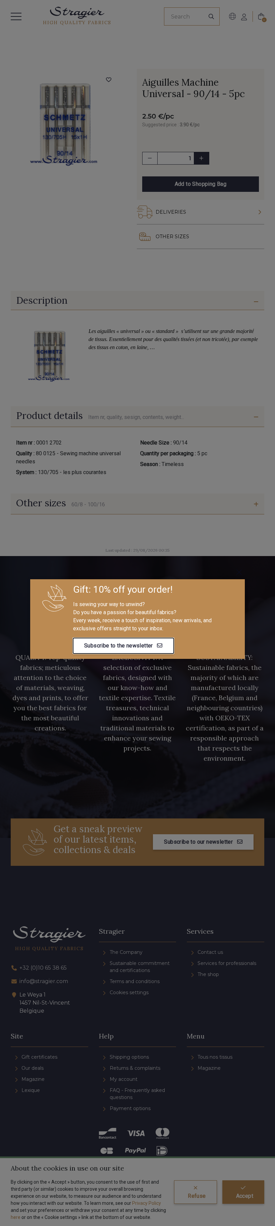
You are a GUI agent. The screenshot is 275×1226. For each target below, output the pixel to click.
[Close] (239, 572)
